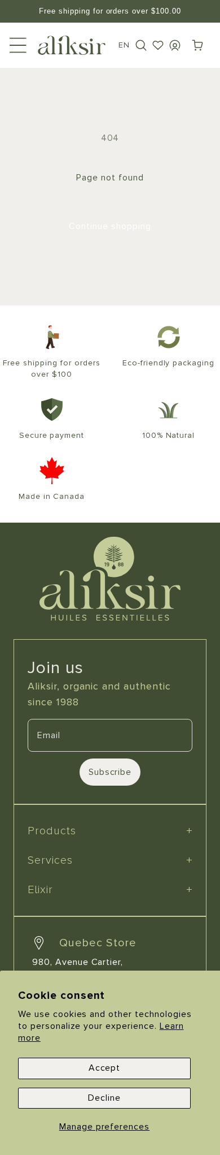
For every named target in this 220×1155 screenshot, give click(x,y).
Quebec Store (98, 943)
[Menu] (18, 45)
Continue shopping (110, 226)
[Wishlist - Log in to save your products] (158, 45)
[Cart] (197, 45)
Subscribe (110, 772)
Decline (104, 1098)
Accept (105, 1068)
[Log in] (175, 45)
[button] (141, 45)
